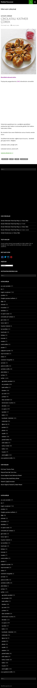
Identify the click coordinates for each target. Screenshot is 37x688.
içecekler (4, 412)
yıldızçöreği (24, 159)
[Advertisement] (18, 103)
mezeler (3, 341)
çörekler (9, 16)
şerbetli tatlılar (5, 439)
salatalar (4, 436)
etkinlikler (3, 310)
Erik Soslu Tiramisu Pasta (7, 469)
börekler (4, 390)
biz (1, 289)
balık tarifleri (5, 387)
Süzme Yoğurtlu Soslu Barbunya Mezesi (11, 475)
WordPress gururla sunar (6, 685)
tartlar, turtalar (5, 445)
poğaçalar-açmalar (5, 350)
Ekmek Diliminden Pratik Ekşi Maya (10, 220)
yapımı (17, 159)
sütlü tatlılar (5, 442)
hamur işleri (4, 323)
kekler (3, 415)
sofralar (3, 375)
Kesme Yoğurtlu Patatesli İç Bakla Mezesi (11, 484)
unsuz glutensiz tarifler (7, 458)
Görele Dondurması (6, 233)
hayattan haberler (5, 326)
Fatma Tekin (25, 220)
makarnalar (5, 421)
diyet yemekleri (6, 399)
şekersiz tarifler (5, 366)
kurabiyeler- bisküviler (7, 418)
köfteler (3, 335)
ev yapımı (4, 409)
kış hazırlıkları (4, 329)
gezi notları (4, 320)
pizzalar (3, 347)
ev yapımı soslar (5, 313)
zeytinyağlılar (5, 455)
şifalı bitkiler (4, 372)
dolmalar (3, 304)
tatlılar (3, 449)
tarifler (2, 378)
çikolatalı (5, 159)
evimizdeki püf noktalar (7, 317)
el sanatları (3, 307)
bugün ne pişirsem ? (6, 292)
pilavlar (3, 430)
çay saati (3, 16)
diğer (2, 301)
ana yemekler (5, 384)
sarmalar (3, 363)
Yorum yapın (15, 25)
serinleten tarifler (5, 369)
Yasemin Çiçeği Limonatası (8, 481)
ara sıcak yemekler (5, 286)
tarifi (11, 159)
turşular (4, 452)
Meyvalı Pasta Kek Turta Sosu (8, 472)
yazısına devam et (7, 153)
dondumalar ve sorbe (7, 403)
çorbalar (4, 396)
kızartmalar (4, 332)
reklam (2, 356)
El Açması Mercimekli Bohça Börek (10, 478)
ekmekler (4, 406)
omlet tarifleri (4, 344)
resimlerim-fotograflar (6, 360)
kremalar (3, 338)
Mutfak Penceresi (7, 2)
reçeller (4, 433)
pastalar (4, 427)
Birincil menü (35, 2)
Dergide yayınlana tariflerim (8, 298)
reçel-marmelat (5, 353)
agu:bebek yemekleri (7, 381)
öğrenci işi (4, 424)
